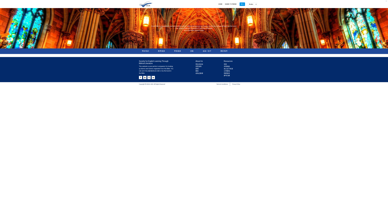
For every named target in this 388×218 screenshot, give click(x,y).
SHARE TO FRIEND (231, 4)
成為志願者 (199, 73)
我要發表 (227, 73)
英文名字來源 (228, 69)
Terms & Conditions (222, 84)
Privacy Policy (236, 84)
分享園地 (227, 71)
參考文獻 (227, 75)
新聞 (197, 69)
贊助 (197, 71)
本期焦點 (227, 66)
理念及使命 (199, 64)
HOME (220, 4)
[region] (194, 28)
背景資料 (199, 66)
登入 (242, 4)
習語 (225, 64)
